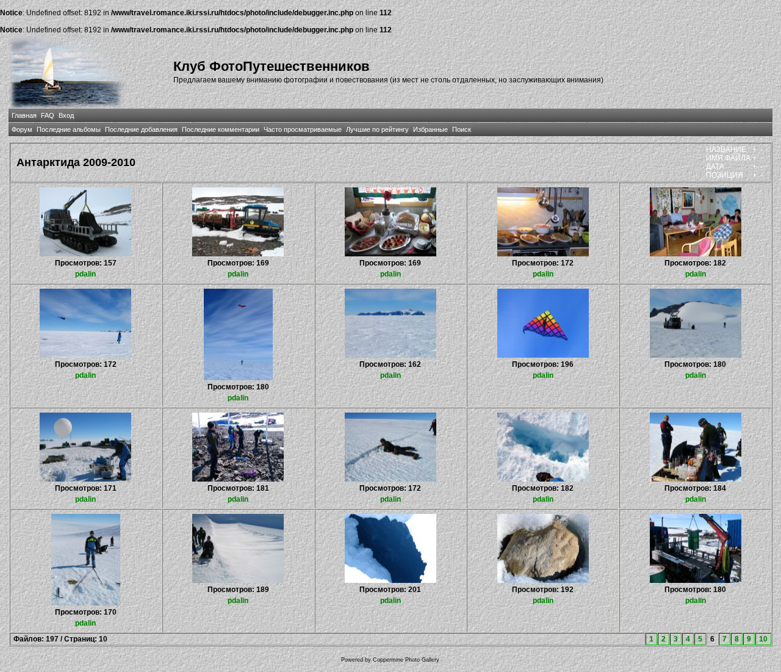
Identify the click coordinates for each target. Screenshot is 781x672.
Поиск (461, 129)
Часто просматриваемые (303, 129)
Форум (22, 129)
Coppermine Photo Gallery (406, 660)
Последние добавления (141, 129)
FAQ (47, 115)
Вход (66, 115)
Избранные (430, 129)
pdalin (85, 274)
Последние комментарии (220, 129)
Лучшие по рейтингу (377, 129)
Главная (24, 115)
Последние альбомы (69, 129)
